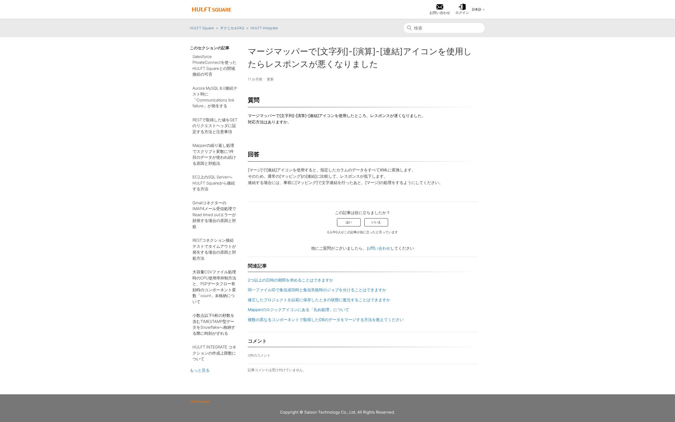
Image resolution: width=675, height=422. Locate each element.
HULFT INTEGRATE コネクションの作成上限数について (214, 353)
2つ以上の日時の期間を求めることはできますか (290, 280)
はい (349, 222)
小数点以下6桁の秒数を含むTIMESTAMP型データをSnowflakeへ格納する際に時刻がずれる (213, 324)
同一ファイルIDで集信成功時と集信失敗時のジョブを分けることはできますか (317, 289)
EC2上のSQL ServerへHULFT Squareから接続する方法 (213, 182)
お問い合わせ (378, 248)
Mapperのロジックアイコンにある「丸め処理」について (298, 309)
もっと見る (200, 370)
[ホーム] (211, 9)
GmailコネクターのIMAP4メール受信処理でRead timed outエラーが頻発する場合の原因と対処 (214, 214)
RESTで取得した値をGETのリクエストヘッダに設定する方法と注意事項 (214, 125)
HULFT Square (202, 28)
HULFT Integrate (264, 28)
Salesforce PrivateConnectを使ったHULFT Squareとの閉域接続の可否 (214, 65)
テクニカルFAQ (232, 28)
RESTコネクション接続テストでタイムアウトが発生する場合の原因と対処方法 (214, 249)
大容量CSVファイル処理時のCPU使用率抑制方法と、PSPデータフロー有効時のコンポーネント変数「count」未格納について (214, 286)
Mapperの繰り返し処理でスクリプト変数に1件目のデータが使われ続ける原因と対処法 (214, 154)
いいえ (376, 222)
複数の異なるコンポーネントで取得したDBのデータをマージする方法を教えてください (326, 319)
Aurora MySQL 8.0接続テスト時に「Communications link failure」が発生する (214, 97)
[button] (462, 9)
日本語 (477, 9)
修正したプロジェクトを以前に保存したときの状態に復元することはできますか (319, 299)
